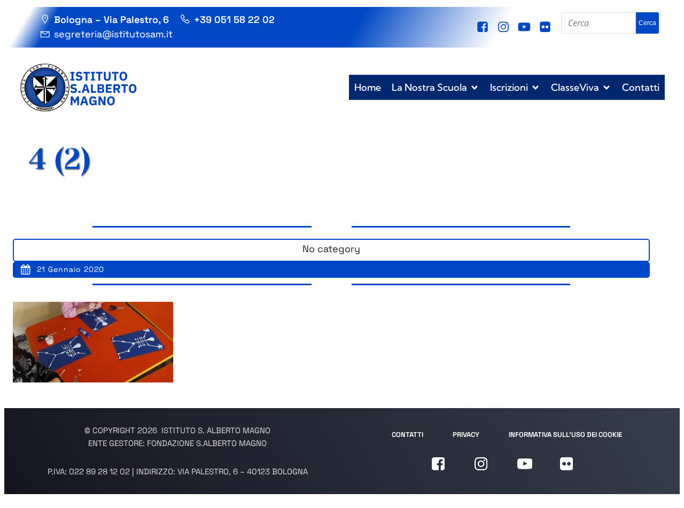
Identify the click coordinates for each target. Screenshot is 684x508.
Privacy (466, 434)
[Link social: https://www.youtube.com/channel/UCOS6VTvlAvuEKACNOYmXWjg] (525, 27)
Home (367, 87)
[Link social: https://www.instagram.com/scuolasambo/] (504, 27)
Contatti (640, 87)
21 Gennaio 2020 (70, 269)
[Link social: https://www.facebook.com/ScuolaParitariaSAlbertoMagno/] (483, 27)
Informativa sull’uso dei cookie (565, 434)
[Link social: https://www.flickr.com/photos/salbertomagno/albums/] (546, 27)
